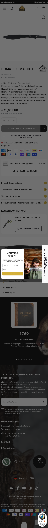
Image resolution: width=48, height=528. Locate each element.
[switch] (42, 524)
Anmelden (12, 273)
